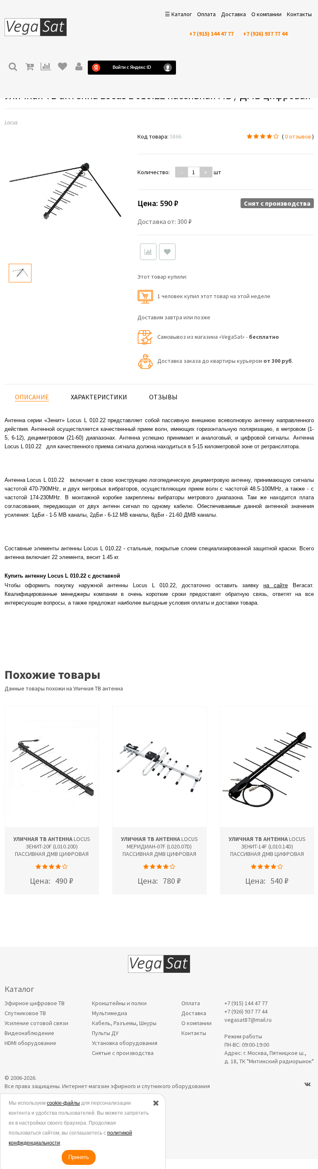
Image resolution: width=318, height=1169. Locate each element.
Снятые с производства (123, 1053)
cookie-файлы (63, 1103)
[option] (20, 273)
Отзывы (163, 397)
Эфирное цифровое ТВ (35, 1003)
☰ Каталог (178, 14)
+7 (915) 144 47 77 (211, 33)
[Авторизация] (79, 67)
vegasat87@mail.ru (248, 1019)
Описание (32, 397)
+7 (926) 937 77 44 (265, 33)
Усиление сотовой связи (36, 1023)
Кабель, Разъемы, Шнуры (124, 1023)
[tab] (32, 397)
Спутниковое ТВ (25, 1013)
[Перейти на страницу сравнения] (46, 67)
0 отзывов (298, 136)
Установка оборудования (124, 1043)
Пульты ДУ (105, 1033)
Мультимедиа (109, 1013)
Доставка (233, 14)
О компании (266, 14)
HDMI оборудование (30, 1043)
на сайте (275, 585)
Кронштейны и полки (119, 1003)
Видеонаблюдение (29, 1033)
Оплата (206, 14)
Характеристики (99, 397)
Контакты (299, 14)
